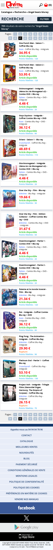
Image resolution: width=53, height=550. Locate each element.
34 (30, 34)
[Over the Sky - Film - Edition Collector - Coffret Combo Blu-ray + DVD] (9, 221)
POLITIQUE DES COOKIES (26, 487)
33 (25, 34)
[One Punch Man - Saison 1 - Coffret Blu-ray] (9, 50)
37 (45, 34)
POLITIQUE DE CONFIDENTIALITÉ (26, 481)
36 (40, 34)
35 (35, 34)
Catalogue (6, 12)
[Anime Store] (14, 4)
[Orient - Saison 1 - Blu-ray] (9, 148)
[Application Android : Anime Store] (26, 527)
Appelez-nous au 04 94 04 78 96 (26, 429)
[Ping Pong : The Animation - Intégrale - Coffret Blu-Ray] (9, 344)
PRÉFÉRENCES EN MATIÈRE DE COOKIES (26, 493)
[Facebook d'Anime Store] (26, 508)
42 (25, 38)
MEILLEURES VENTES (26, 446)
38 (50, 34)
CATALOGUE (26, 441)
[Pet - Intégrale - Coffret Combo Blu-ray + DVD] (9, 320)
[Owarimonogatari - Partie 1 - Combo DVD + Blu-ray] (9, 249)
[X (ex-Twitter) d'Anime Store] (26, 518)
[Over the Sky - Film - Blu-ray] (9, 198)
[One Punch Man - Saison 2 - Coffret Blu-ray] (9, 73)
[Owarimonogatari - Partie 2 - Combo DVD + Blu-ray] (9, 273)
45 (40, 38)
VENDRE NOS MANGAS (27, 499)
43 (30, 38)
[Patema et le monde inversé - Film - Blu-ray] (9, 297)
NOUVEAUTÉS (26, 452)
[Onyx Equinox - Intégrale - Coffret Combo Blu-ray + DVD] (9, 124)
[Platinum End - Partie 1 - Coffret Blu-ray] (9, 369)
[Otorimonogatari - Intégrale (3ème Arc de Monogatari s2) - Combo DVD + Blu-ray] (9, 172)
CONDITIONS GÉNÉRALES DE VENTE (26, 470)
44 (35, 38)
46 (45, 38)
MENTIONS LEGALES (26, 475)
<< (15, 34)
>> (50, 38)
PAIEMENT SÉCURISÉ (26, 464)
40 (15, 38)
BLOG (27, 458)
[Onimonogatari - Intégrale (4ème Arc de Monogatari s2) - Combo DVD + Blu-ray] (9, 97)
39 (10, 38)
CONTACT (26, 435)
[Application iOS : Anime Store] (26, 536)
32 (20, 34)
